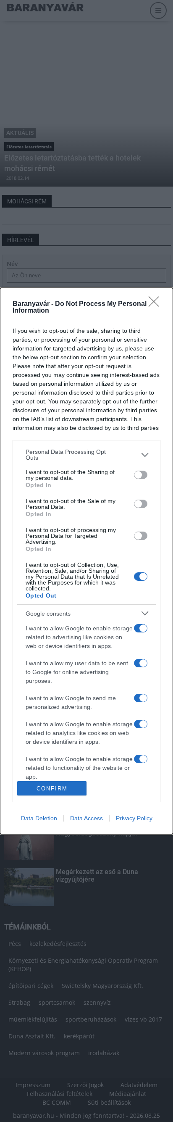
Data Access (86, 818)
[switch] (140, 475)
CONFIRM (52, 788)
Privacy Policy (134, 818)
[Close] (157, 304)
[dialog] (86, 561)
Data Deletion (39, 818)
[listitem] (86, 455)
